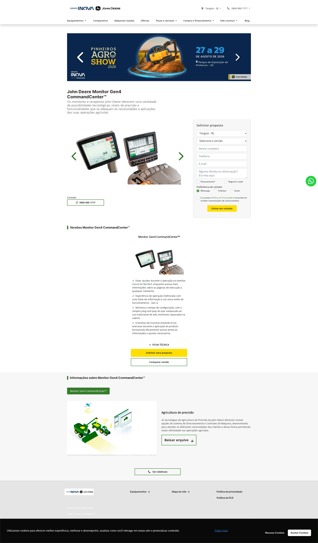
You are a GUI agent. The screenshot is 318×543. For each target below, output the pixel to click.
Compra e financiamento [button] (197, 20)
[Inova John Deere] (94, 8)
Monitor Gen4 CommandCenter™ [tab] (88, 391)
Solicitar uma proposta (159, 352)
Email (237, 190)
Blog (247, 20)
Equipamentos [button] (75, 20)
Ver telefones (159, 471)
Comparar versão (159, 362)
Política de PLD (225, 497)
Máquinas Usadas (124, 20)
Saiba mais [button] (221, 530)
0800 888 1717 (239, 8)
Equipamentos (138, 491)
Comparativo (100, 20)
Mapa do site (179, 491)
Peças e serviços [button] (165, 20)
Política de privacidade (229, 491)
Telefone (222, 190)
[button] (81, 57)
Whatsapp (205, 190)
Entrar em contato (222, 208)
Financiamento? (208, 181)
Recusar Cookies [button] (274, 532)
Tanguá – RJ (212, 8)
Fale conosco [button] (228, 20)
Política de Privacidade (222, 197)
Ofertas (145, 20)
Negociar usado (235, 181)
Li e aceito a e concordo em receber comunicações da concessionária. (224, 199)
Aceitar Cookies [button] (299, 532)
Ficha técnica (160, 344)
